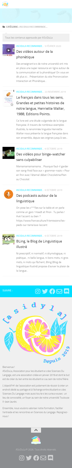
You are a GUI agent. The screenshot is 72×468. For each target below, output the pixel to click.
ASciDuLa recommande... (30, 46)
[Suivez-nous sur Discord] (66, 291)
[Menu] (68, 4)
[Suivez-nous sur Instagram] (38, 291)
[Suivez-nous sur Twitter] (45, 291)
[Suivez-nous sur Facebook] (52, 291)
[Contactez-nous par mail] (59, 291)
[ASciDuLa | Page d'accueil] (6, 4)
